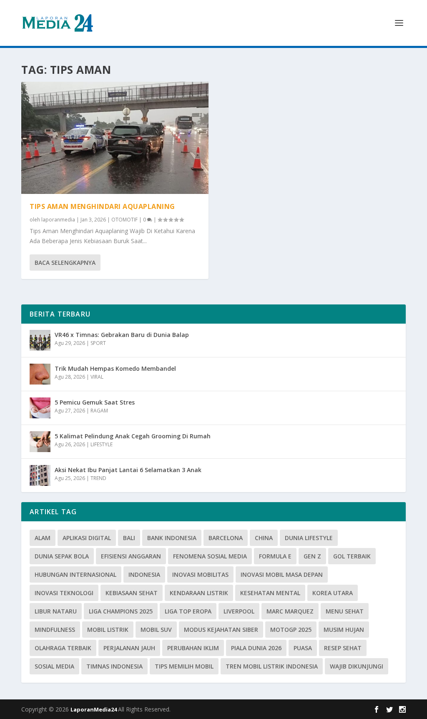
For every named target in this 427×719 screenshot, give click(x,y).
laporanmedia (58, 219)
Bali (129, 538)
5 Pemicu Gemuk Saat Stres (95, 402)
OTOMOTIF (124, 219)
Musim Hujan (344, 630)
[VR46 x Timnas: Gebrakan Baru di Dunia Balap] (40, 340)
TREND (98, 478)
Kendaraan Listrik (199, 593)
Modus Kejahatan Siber (221, 630)
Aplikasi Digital (87, 538)
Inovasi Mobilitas (200, 574)
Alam (42, 538)
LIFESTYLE (101, 444)
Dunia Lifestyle (309, 538)
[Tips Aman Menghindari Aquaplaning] (114, 138)
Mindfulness (55, 630)
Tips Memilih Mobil (184, 666)
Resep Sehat (343, 648)
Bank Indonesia (171, 538)
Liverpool (239, 611)
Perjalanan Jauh (129, 648)
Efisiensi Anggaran (131, 556)
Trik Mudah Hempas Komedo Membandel (115, 368)
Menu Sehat (345, 611)
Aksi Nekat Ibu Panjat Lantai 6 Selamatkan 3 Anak (128, 470)
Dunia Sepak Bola (62, 556)
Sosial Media (54, 666)
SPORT (98, 343)
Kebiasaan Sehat (131, 593)
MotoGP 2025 (290, 630)
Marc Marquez (290, 611)
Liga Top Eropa (188, 611)
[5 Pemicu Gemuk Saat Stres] (40, 407)
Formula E (275, 556)
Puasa (303, 648)
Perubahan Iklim (193, 648)
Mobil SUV (156, 630)
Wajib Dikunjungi (356, 666)
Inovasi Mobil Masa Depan (282, 574)
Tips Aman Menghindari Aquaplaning (102, 206)
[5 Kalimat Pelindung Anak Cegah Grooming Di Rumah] (40, 441)
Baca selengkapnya (65, 262)
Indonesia (144, 574)
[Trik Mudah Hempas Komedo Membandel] (40, 374)
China (264, 538)
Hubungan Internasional (75, 574)
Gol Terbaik (352, 556)
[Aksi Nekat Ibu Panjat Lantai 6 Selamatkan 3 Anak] (40, 475)
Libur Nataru (56, 611)
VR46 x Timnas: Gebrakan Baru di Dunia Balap (122, 335)
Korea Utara (332, 593)
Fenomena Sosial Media (210, 556)
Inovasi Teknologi (64, 593)
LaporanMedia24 (94, 709)
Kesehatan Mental (270, 593)
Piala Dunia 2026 (256, 648)
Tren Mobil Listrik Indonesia (272, 666)
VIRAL (96, 376)
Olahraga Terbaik (63, 648)
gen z (312, 556)
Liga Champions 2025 (121, 611)
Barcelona (225, 538)
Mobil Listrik (107, 630)
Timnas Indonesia (114, 666)
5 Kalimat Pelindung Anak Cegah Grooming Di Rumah (133, 436)
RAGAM (99, 410)
